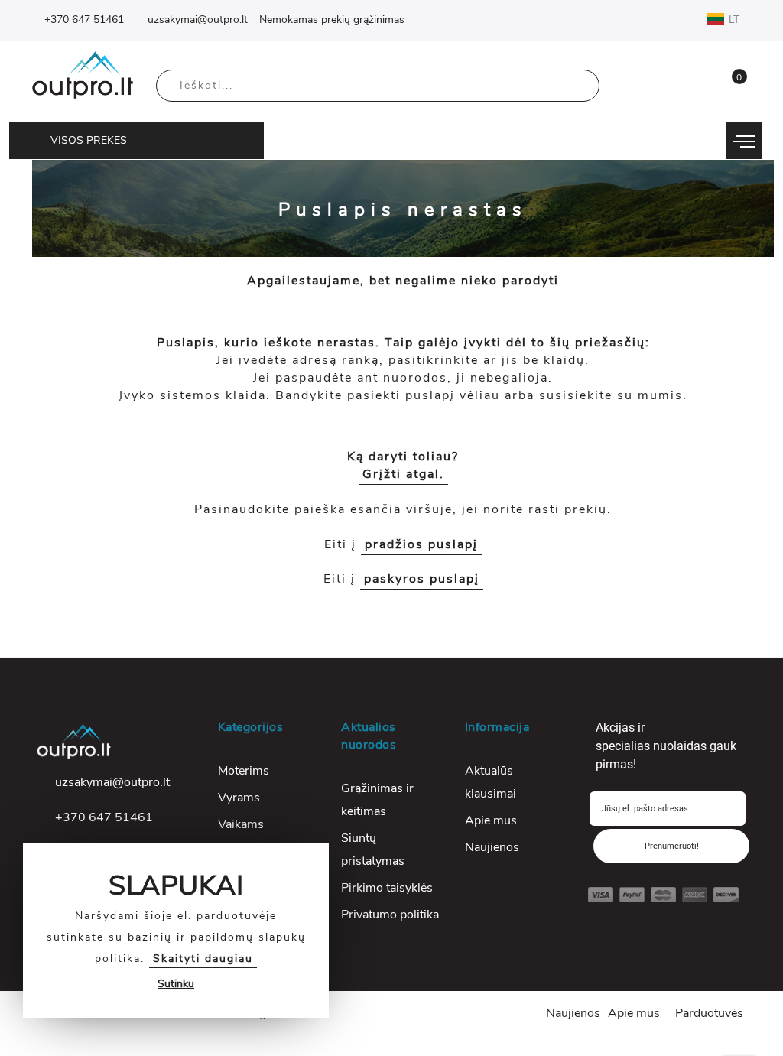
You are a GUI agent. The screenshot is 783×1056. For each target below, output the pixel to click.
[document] (176, 930)
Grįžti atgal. (403, 474)
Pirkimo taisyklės (387, 887)
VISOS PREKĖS (88, 140)
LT (735, 19)
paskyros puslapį (421, 578)
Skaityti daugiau (203, 958)
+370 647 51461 (84, 19)
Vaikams (241, 824)
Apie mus (491, 820)
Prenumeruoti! (672, 846)
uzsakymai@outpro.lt (198, 19)
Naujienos (492, 847)
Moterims (243, 770)
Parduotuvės (709, 1013)
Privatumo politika (390, 914)
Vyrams (239, 797)
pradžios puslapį (421, 544)
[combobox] (378, 85)
